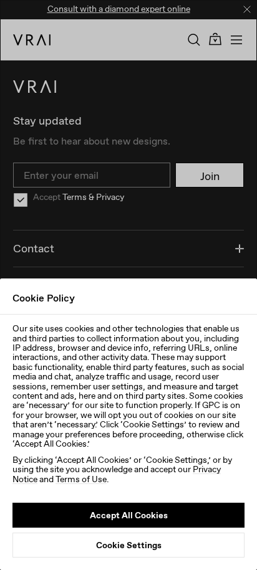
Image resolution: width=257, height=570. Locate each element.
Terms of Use (81, 479)
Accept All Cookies (129, 515)
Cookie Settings (129, 545)
